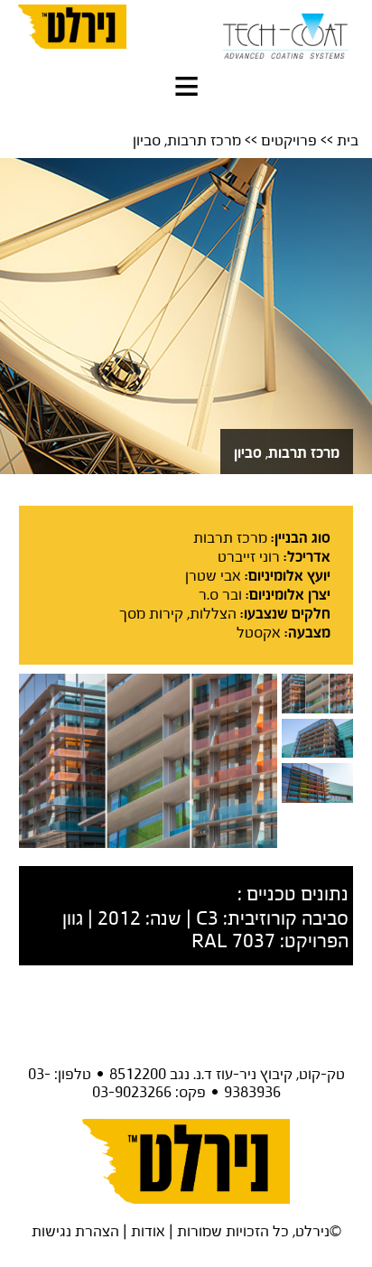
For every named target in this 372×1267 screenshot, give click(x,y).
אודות (148, 1230)
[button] (186, 90)
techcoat (286, 32)
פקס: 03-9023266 (149, 1091)
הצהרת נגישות (75, 1230)
